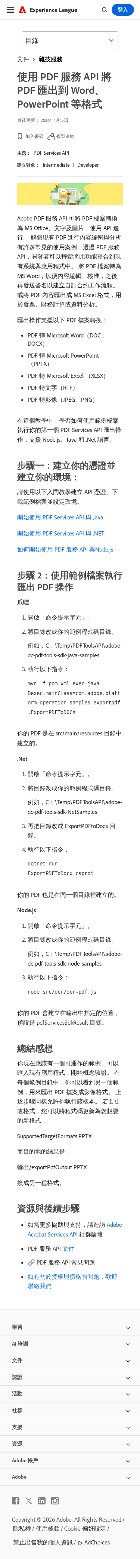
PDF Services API (51, 152)
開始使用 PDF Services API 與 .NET (60, 533)
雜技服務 (51, 59)
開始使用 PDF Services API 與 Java (60, 517)
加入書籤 (34, 136)
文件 (23, 59)
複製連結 (65, 136)
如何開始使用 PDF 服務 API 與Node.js (65, 549)
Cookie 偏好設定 (85, 1528)
